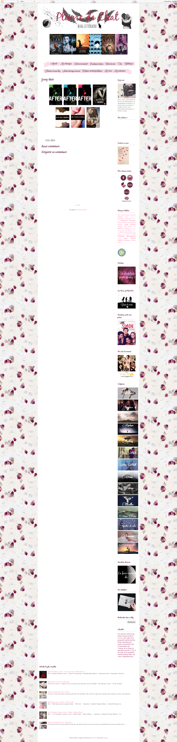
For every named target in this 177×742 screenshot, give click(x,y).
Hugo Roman (130, 224)
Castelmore (133, 217)
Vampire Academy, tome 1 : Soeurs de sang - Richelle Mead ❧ (66, 671)
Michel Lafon (124, 232)
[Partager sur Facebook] (52, 140)
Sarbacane (127, 240)
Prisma (119, 238)
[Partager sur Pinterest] (54, 140)
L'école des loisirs (125, 226)
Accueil (78, 205)
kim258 (94, 738)
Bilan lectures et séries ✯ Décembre (58, 682)
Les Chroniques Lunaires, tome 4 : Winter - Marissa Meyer (65, 712)
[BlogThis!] (48, 140)
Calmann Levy (123, 217)
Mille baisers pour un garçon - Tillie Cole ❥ (60, 702)
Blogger (105, 738)
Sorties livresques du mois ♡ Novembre (59, 722)
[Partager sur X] (50, 140)
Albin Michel (121, 215)
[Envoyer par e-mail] (46, 140)
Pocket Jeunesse (127, 236)
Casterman (121, 218)
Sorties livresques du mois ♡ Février (58, 692)
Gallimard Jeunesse (128, 220)
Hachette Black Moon (124, 222)
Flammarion (128, 218)
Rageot (126, 238)
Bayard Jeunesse (131, 215)
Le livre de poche (126, 230)
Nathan (128, 234)
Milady (130, 232)
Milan (124, 234)
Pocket (133, 234)
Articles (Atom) (82, 210)
